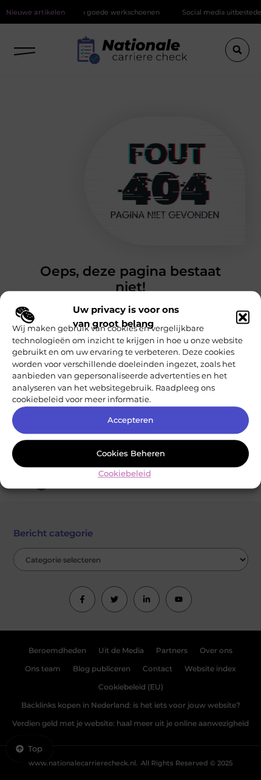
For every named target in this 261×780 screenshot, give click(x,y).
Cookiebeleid (124, 473)
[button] (243, 317)
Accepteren (130, 420)
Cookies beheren (131, 454)
